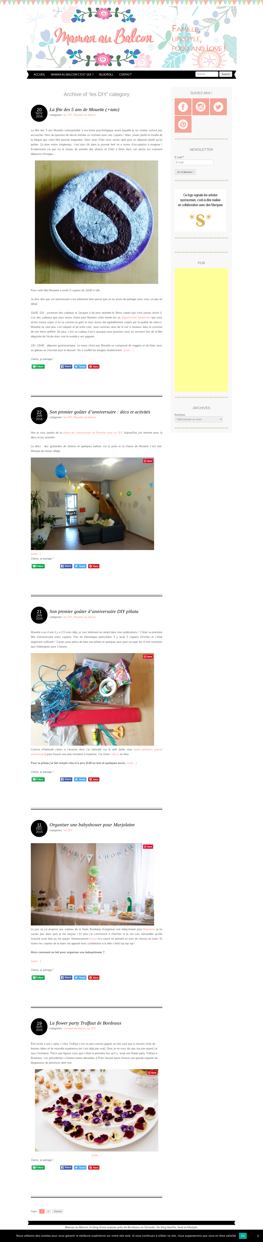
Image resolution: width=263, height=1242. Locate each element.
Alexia (93, 938)
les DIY (67, 114)
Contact (125, 74)
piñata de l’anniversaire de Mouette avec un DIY (92, 432)
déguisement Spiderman (135, 317)
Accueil (39, 74)
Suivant (57, 1211)
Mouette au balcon (85, 114)
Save (149, 460)
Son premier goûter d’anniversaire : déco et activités (100, 411)
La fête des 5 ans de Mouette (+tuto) (84, 109)
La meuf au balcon (74, 1028)
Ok (243, 1235)
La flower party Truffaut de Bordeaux (85, 1023)
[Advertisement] (201, 330)
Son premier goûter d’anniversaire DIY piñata (94, 611)
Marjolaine (149, 929)
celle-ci (115, 754)
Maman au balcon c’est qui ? (72, 74)
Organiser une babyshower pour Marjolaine (92, 824)
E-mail (179, 157)
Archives (180, 414)
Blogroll (106, 74)
